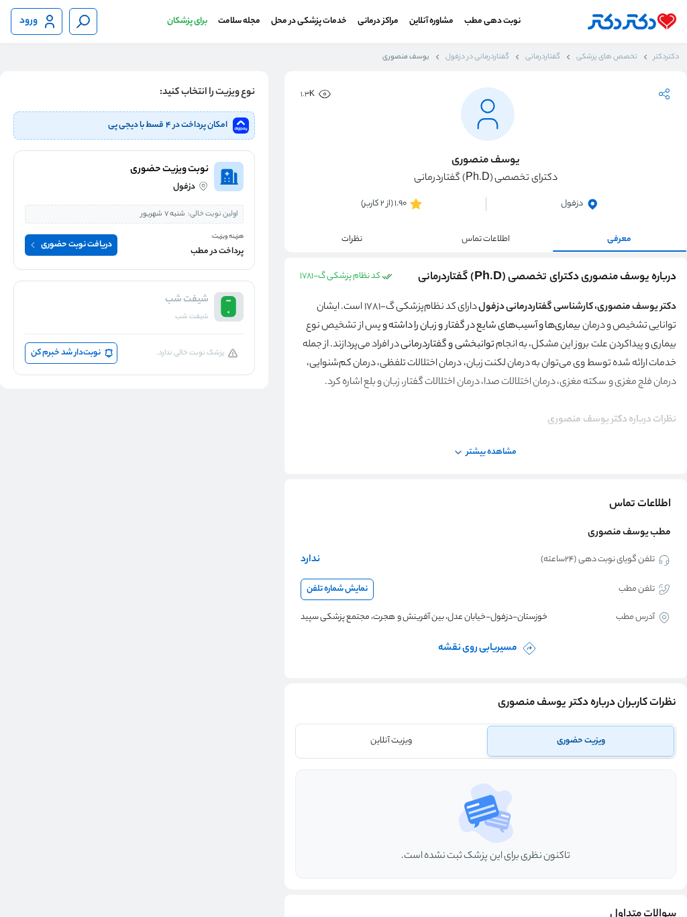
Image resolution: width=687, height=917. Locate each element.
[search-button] (83, 21)
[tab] (580, 741)
